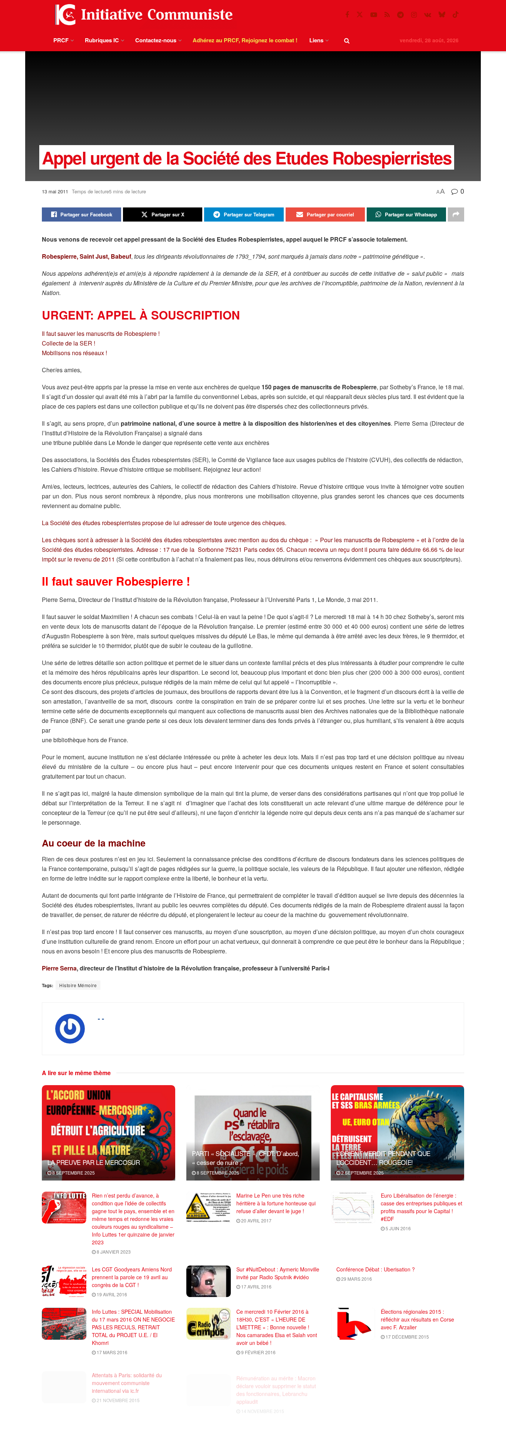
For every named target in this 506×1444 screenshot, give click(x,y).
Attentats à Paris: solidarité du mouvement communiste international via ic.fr (127, 1377)
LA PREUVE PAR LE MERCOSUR (93, 1162)
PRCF (61, 40)
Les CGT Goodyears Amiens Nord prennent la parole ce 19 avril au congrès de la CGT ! (132, 1277)
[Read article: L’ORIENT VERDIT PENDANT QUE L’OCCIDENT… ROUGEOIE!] (397, 1133)
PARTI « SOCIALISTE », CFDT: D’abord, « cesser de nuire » (245, 1158)
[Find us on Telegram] (400, 15)
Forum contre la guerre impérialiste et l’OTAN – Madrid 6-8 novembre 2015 (277, 1427)
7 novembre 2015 (405, 1387)
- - (101, 1018)
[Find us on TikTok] (456, 14)
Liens (316, 40)
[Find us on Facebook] (347, 15)
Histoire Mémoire (78, 985)
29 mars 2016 (356, 1279)
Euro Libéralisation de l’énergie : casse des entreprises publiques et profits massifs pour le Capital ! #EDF (421, 1207)
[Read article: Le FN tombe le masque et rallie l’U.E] (353, 1382)
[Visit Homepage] (142, 14)
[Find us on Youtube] (373, 15)
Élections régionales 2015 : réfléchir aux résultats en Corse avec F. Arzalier (417, 1319)
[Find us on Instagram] (414, 15)
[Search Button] (347, 40)
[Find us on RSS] (387, 15)
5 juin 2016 (398, 1228)
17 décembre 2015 (407, 1336)
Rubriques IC (102, 40)
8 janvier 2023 (113, 1251)
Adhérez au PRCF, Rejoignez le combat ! (245, 40)
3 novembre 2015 (116, 1437)
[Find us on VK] (427, 15)
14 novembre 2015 (262, 1402)
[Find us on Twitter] (359, 14)
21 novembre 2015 (118, 1394)
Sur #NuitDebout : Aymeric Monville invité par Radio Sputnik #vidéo (277, 1273)
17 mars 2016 (111, 1352)
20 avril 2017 (256, 1220)
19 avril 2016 (111, 1294)
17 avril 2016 (256, 1286)
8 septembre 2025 (73, 1172)
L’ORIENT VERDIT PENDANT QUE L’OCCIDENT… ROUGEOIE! (383, 1158)
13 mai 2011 (55, 191)
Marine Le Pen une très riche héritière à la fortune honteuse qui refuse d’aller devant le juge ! (276, 1203)
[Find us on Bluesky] (442, 14)
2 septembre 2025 (362, 1172)
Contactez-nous (155, 40)
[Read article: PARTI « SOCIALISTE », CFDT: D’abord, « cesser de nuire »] (253, 1133)
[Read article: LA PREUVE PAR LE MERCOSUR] (108, 1133)
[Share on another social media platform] (456, 214)
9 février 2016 (258, 1352)
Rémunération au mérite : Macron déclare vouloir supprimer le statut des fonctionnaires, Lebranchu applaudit (276, 1381)
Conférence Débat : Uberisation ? (375, 1269)
